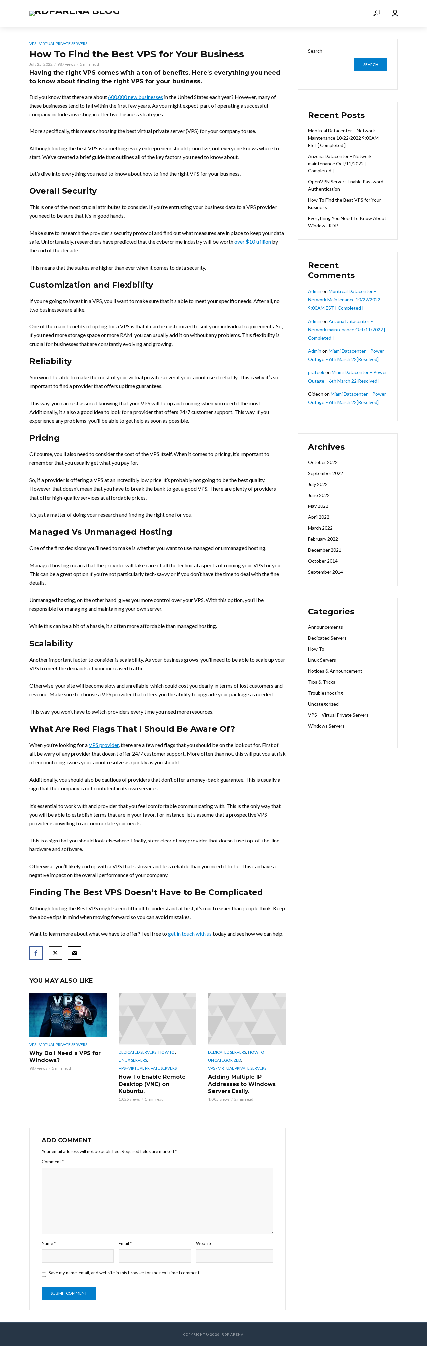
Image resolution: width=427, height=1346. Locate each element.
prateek (316, 372)
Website (204, 1243)
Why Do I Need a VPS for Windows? (65, 1057)
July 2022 (318, 484)
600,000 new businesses (135, 97)
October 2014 (323, 561)
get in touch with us (190, 933)
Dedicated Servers (137, 1052)
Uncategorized (224, 1060)
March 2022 (320, 528)
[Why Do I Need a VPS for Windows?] (68, 1015)
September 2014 (325, 572)
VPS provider (104, 745)
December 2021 (324, 550)
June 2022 (319, 495)
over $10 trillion (252, 241)
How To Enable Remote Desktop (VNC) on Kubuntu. (152, 1084)
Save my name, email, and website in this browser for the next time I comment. (124, 1272)
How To (166, 1052)
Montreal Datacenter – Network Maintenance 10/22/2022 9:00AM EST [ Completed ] (343, 138)
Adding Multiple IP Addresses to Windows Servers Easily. (242, 1084)
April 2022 (318, 517)
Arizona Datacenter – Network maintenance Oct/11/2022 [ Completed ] (340, 163)
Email (125, 1243)
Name (49, 1243)
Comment (53, 1161)
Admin (314, 291)
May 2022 (318, 506)
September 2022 (325, 473)
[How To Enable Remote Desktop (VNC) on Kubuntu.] (157, 1019)
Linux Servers (133, 1060)
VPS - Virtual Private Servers (58, 43)
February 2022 (323, 539)
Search (315, 51)
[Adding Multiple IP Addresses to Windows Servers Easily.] (247, 1019)
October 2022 (323, 462)
